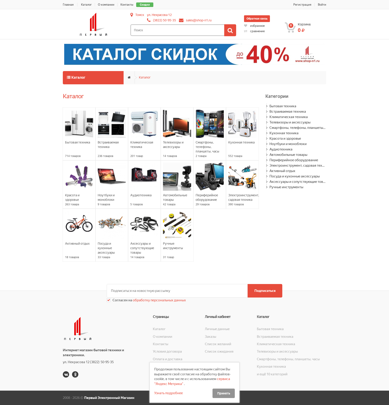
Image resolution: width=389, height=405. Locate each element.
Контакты (126, 4)
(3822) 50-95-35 (164, 20)
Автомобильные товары (288, 155)
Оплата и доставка (167, 359)
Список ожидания (219, 351)
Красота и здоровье (285, 138)
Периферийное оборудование (293, 160)
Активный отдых (282, 171)
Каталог (86, 4)
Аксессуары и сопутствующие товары (297, 182)
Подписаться (265, 291)
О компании (106, 4)
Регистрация (302, 4)
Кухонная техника (284, 133)
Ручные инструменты (286, 187)
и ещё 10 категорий (272, 374)
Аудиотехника (280, 149)
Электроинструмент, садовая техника (297, 165)
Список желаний (218, 344)
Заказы (210, 337)
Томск (139, 15)
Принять (223, 393)
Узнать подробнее (168, 393)
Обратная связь (257, 18)
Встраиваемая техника (287, 112)
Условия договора (167, 351)
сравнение (257, 31)
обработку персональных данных (159, 300)
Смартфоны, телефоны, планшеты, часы (297, 128)
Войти (322, 4)
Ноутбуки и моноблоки (288, 144)
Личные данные (217, 329)
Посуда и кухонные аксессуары (294, 176)
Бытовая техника (282, 106)
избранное (257, 25)
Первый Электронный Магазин (109, 398)
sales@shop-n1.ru (199, 20)
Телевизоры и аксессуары (289, 122)
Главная (68, 4)
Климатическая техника (288, 117)
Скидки (145, 4)
